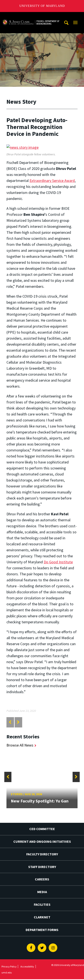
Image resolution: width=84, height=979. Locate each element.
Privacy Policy (9, 966)
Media (42, 892)
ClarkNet (42, 917)
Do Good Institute (58, 561)
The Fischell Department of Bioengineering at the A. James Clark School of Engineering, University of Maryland (30, 15)
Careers (42, 879)
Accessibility (27, 966)
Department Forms (42, 930)
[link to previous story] (10, 722)
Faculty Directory (42, 854)
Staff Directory (42, 867)
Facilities (42, 904)
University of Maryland (42, 5)
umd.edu (7, 972)
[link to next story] (18, 722)
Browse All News (19, 745)
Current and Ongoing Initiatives (42, 841)
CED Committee (42, 829)
